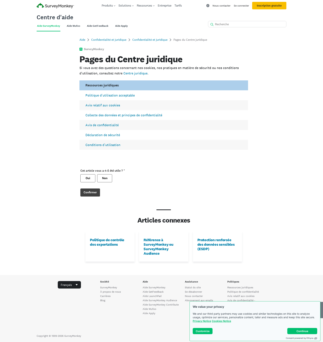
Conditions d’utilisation (102, 145)
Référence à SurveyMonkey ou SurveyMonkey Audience (158, 246)
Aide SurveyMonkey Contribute (161, 304)
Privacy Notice (202, 321)
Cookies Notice (221, 321)
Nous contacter (221, 5)
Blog (102, 300)
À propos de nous (110, 291)
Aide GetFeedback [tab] (97, 26)
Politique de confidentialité (243, 291)
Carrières (105, 296)
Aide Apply (149, 313)
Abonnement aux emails (199, 300)
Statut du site (193, 287)
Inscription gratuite (269, 5)
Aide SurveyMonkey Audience (160, 300)
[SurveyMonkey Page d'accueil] (55, 6)
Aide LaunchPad (152, 296)
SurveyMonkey (108, 287)
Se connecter (241, 5)
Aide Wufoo (149, 309)
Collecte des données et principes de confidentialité (123, 115)
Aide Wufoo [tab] (73, 26)
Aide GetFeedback (153, 291)
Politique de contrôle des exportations (107, 242)
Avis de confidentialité (102, 125)
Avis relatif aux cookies (102, 105)
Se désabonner (193, 291)
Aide (82, 40)
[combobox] (69, 285)
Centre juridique (135, 73)
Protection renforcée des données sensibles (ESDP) (216, 244)
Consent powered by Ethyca (299, 338)
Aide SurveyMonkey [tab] (48, 26)
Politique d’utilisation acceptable (110, 95)
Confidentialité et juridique (108, 40)
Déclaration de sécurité (102, 135)
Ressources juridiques (240, 287)
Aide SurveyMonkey (154, 287)
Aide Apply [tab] (121, 26)
